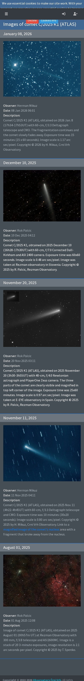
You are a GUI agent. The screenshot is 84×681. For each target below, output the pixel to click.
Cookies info (48, 20)
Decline (32, 20)
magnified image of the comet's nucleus (31, 529)
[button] (6, 14)
